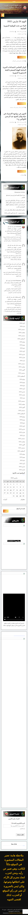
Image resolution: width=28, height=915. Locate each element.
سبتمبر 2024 (21, 373)
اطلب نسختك (20, 834)
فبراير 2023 (22, 432)
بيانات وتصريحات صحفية (15, 107)
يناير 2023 (22, 435)
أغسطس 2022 (21, 451)
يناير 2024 (22, 398)
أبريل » (5, 499)
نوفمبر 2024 (22, 367)
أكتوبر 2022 (22, 444)
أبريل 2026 (22, 323)
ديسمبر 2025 (21, 329)
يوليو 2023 (22, 416)
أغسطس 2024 (21, 376)
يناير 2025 (22, 360)
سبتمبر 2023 (21, 410)
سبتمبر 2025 (21, 335)
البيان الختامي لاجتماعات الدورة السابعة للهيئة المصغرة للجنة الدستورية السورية (14, 70)
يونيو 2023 (22, 420)
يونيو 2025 (22, 345)
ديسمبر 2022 (21, 438)
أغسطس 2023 (21, 413)
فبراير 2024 (22, 395)
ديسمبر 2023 (21, 401)
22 (20, 493)
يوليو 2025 (22, 342)
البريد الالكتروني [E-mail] (18, 823)
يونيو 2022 (22, 457)
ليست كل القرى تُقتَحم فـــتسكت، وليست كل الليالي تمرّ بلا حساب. (12, 283)
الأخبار (22, 107)
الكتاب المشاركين (20, 61)
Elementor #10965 (20, 192)
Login (14, 1)
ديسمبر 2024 (21, 363)
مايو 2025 (22, 348)
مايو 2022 (22, 460)
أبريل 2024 (22, 388)
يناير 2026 (22, 326)
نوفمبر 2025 (22, 332)
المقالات (14, 61)
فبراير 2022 (22, 469)
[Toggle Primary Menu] (2, 15)
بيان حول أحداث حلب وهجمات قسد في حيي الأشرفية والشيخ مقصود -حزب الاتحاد (12, 266)
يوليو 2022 (22, 454)
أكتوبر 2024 (22, 370)
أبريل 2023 (22, 426)
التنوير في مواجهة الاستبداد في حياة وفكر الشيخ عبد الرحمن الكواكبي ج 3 (15, 116)
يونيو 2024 (22, 382)
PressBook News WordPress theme (17, 913)
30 (17, 496)
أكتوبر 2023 (22, 407)
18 (10, 490)
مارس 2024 (22, 392)
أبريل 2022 (22, 463)
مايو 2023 (22, 423)
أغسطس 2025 (21, 338)
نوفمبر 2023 (22, 404)
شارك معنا (14, 844)
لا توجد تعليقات (21, 34)
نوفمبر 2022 (22, 441)
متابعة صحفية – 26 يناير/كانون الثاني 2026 (14, 213)
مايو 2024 (22, 385)
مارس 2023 (22, 429)
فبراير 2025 (22, 357)
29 (20, 496)
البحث (5, 511)
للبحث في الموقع (21, 508)
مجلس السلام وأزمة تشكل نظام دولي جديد (15, 210)
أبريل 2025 (22, 351)
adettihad (12, 31)
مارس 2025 (22, 354)
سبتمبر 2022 (21, 448)
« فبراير (23, 499)
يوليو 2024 (22, 379)
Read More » (21, 57)
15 (20, 490)
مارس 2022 (22, 466)
